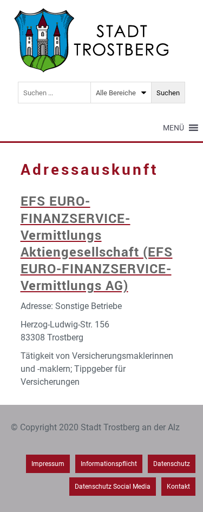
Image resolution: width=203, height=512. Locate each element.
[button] (173, 128)
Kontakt (178, 486)
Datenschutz (171, 464)
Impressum (47, 464)
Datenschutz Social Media (112, 486)
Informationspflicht (109, 464)
